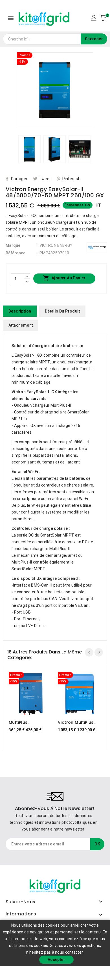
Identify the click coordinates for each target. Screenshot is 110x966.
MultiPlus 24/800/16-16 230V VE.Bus (29, 722)
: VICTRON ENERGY (55, 245)
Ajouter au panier (64, 278)
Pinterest (71, 179)
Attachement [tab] (20, 325)
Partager (19, 179)
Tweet (45, 179)
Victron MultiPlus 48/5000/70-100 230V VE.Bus (76, 722)
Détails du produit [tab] (62, 311)
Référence (16, 253)
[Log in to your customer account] (93, 17)
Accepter (56, 959)
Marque (13, 245)
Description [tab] (19, 311)
